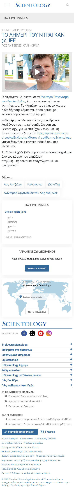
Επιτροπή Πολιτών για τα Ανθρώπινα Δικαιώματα (26, 473)
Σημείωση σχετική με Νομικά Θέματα (28, 485)
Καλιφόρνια (34, 184)
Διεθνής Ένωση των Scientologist (18, 455)
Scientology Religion (12, 443)
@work (11, 226)
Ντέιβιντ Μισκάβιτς (33, 443)
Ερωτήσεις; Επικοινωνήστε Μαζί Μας (28, 396)
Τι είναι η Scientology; (15, 344)
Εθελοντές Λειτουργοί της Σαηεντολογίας (22, 451)
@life (10, 217)
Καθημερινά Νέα (11, 370)
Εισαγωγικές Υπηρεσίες (16, 354)
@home (12, 230)
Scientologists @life (15, 211)
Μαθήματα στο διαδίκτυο (17, 349)
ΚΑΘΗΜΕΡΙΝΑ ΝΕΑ (37, 205)
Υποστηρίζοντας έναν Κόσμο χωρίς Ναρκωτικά (37, 460)
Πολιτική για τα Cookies (51, 482)
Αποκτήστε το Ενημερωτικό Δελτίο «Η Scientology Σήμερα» (39, 424)
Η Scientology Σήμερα (15, 365)
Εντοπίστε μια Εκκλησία (21, 406)
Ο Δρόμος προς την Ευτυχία (50, 455)
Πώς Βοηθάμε (10, 380)
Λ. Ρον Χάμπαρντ (10, 438)
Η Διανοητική (26, 438)
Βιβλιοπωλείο (10, 359)
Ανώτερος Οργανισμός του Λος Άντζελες (31, 193)
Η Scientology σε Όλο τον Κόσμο (21, 375)
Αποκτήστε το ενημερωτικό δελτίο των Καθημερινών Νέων (39, 419)
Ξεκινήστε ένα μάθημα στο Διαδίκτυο (20, 447)
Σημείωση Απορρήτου (27, 482)
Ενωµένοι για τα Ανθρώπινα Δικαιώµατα (21, 464)
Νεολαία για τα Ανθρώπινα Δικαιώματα (21, 468)
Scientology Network (45, 438)
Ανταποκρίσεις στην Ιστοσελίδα (25, 401)
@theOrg (54, 184)
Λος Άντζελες (13, 184)
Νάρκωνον (7, 460)
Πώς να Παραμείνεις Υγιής (18, 237)
